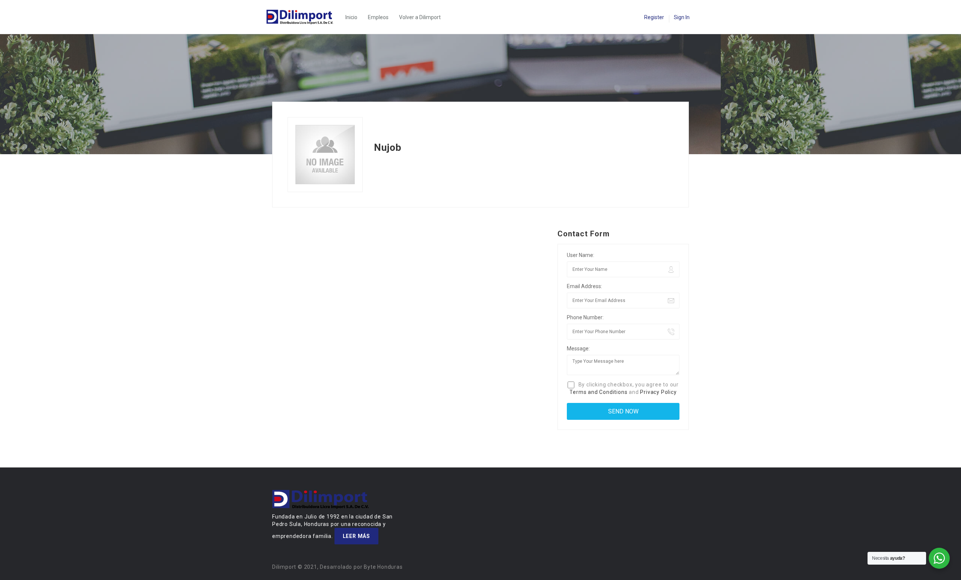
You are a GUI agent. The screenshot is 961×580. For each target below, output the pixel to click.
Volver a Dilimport (420, 17)
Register (654, 17)
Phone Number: (585, 317)
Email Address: (584, 286)
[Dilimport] (303, 17)
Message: (578, 349)
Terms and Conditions (598, 392)
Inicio (351, 17)
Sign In (682, 17)
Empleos (378, 17)
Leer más (356, 536)
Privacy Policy (658, 392)
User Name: (580, 255)
